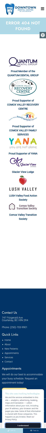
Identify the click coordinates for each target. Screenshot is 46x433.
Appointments (12, 353)
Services (9, 357)
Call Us (12, 430)
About (8, 344)
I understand (23, 425)
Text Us (36, 430)
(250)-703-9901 (18, 327)
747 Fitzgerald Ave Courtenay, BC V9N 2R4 (15, 318)
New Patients (11, 348)
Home (8, 340)
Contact (9, 361)
